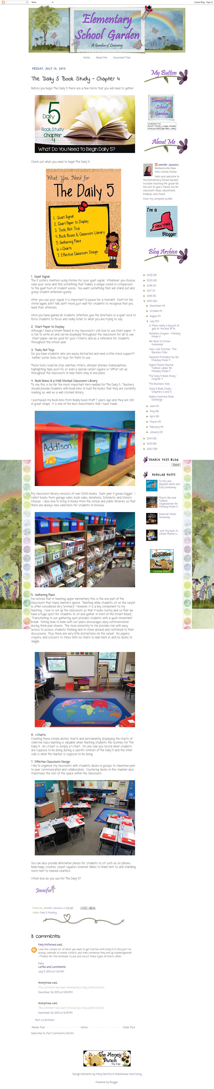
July (152, 321)
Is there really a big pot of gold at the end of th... (164, 327)
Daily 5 (43, 912)
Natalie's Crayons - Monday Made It (164, 335)
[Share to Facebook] (91, 908)
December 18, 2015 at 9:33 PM (55, 1013)
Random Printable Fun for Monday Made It (164, 359)
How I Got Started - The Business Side (162, 351)
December (156, 306)
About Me (101, 58)
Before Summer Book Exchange (161, 398)
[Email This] (82, 908)
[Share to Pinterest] (94, 908)
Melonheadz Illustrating (128, 1074)
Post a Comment (45, 1020)
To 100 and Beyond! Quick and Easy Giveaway (169, 484)
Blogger (114, 1082)
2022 (150, 275)
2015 (150, 301)
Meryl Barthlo (104, 1074)
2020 (150, 281)
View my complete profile (157, 199)
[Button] (162, 120)
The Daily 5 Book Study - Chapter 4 (163, 377)
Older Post (129, 1027)
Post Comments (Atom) (60, 1033)
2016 (150, 296)
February (155, 427)
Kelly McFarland (47, 945)
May (153, 411)
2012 (150, 449)
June (153, 406)
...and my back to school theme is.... (168, 532)
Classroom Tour (122, 58)
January (155, 432)
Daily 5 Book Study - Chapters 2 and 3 (160, 390)
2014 (150, 439)
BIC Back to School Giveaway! (159, 343)
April (153, 417)
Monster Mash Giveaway (167, 516)
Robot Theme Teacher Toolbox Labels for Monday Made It (161, 368)
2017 (150, 291)
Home (86, 58)
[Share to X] (88, 908)
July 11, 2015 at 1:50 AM (51, 972)
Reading (52, 912)
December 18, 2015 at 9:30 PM (55, 992)
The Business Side (159, 384)
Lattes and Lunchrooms (51, 967)
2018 (150, 286)
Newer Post (38, 1027)
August (154, 316)
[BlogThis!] (85, 908)
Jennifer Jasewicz (53, 908)
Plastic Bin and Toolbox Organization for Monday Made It (168, 502)
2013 (150, 444)
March (154, 422)
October (155, 311)
